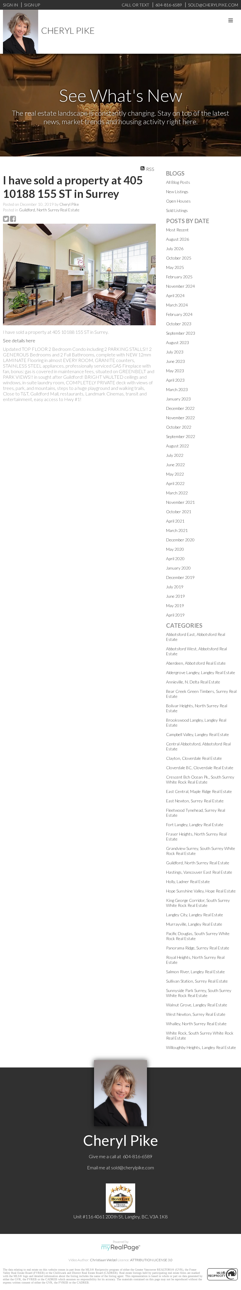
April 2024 (175, 295)
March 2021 (177, 530)
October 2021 (178, 511)
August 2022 (177, 445)
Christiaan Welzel (103, 1260)
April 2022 (175, 483)
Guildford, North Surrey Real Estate (49, 210)
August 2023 (177, 342)
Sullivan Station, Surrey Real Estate (197, 981)
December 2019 (180, 577)
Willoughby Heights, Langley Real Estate (201, 1047)
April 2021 (175, 520)
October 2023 (178, 323)
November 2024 (180, 286)
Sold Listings (177, 210)
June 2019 (175, 596)
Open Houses (178, 200)
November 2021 (180, 502)
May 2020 (175, 549)
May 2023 (175, 370)
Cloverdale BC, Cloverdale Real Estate (199, 767)
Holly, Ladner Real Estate (188, 881)
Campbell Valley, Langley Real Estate (197, 734)
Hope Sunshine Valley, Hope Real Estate (201, 890)
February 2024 (179, 314)
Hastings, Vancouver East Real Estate (199, 872)
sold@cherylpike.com (132, 1167)
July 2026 (174, 248)
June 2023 (175, 361)
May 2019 (175, 605)
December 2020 (180, 539)
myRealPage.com (120, 1248)
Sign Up (32, 4)
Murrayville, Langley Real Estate (194, 924)
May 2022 (175, 473)
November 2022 (180, 417)
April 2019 (175, 614)
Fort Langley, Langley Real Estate (194, 824)
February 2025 (179, 276)
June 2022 (175, 464)
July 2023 (174, 351)
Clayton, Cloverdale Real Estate (194, 758)
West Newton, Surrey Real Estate (195, 1014)
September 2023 (180, 333)
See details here (19, 340)
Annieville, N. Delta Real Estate (193, 681)
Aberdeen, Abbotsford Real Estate (196, 663)
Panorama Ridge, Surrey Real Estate (197, 947)
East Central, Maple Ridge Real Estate (199, 791)
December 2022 (180, 408)
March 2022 (177, 492)
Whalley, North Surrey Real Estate (196, 1023)
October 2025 (178, 257)
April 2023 (175, 380)
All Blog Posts (178, 182)
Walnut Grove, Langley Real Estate (196, 1004)
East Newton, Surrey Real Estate (195, 800)
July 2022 (174, 455)
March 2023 (177, 389)
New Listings (177, 191)
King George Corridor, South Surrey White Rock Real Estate (198, 903)
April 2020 (175, 558)
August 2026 (177, 239)
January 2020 (178, 567)
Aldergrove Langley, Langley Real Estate (200, 672)
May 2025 (175, 267)
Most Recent (177, 229)
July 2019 (174, 586)
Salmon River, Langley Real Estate (195, 971)
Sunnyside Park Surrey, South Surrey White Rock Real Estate (198, 993)
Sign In (10, 4)
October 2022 (178, 427)
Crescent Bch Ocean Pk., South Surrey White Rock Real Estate (200, 779)
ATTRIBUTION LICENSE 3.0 (151, 1260)
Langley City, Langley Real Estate (194, 914)
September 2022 (180, 436)
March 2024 (177, 304)
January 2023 (178, 398)
